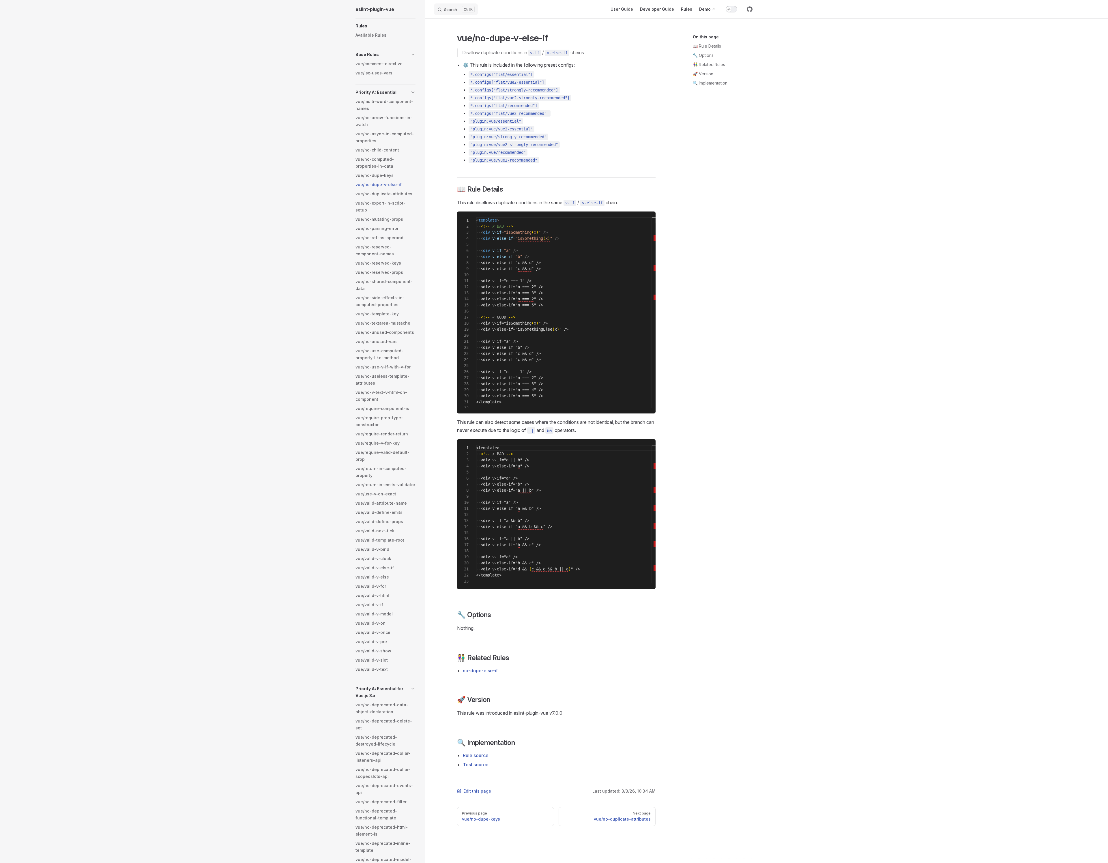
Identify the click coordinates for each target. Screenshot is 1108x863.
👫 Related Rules (709, 64)
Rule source (476, 755)
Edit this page (477, 791)
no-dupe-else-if (480, 670)
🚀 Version (703, 73)
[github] (749, 9)
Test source (476, 764)
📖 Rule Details (707, 46)
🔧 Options (703, 55)
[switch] (731, 9)
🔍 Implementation (710, 83)
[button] (385, 26)
